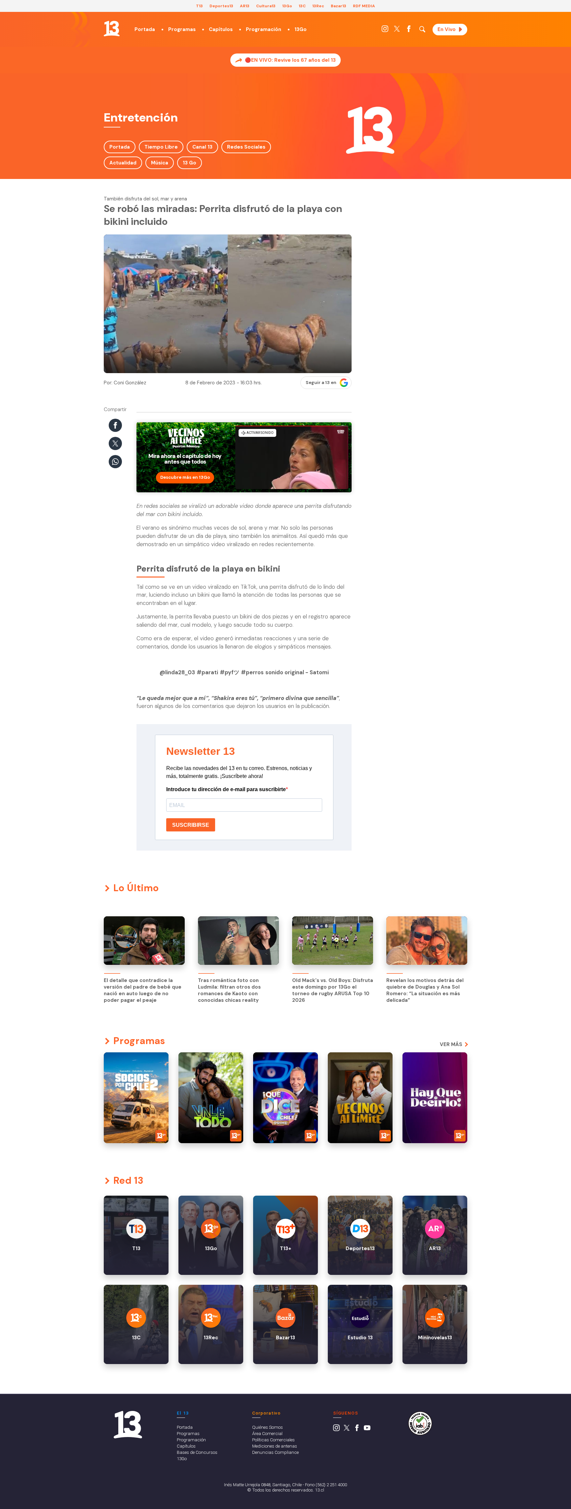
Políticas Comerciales (273, 1439)
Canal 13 (202, 147)
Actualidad (122, 162)
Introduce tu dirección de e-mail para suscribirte (226, 789)
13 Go (189, 162)
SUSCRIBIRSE (190, 825)
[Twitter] (397, 30)
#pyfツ (229, 672)
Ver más (451, 1044)
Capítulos (221, 29)
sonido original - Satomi (297, 672)
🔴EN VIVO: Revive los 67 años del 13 (290, 60)
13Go (287, 6)
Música (159, 162)
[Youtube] (367, 1429)
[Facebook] (408, 30)
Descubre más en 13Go (185, 477)
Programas (182, 29)
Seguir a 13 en (321, 382)
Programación (263, 29)
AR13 (244, 6)
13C (302, 6)
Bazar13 (338, 6)
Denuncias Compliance (275, 1452)
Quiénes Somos (267, 1427)
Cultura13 (266, 6)
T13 (199, 6)
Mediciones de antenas (274, 1446)
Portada (144, 29)
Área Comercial (267, 1433)
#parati (207, 672)
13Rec (318, 6)
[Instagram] (385, 30)
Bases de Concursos (197, 1452)
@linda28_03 (177, 672)
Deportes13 (221, 6)
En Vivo (447, 29)
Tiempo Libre (161, 147)
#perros (252, 672)
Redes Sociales (246, 147)
